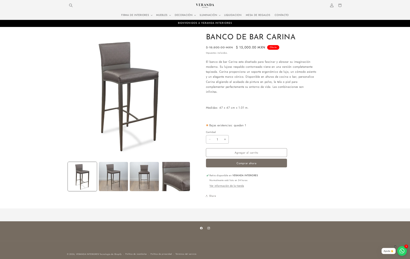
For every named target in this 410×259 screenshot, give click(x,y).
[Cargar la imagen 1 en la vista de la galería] (82, 176)
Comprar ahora (246, 163)
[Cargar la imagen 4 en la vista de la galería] (175, 176)
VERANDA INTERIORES (87, 254)
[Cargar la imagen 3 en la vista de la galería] (144, 176)
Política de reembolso (136, 253)
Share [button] (212, 196)
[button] (71, 5)
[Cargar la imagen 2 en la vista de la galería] (113, 176)
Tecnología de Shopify (111, 254)
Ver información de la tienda (226, 186)
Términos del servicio (186, 253)
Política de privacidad (161, 253)
